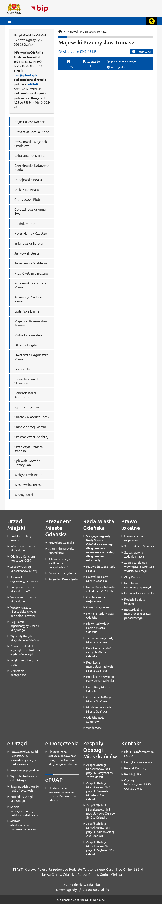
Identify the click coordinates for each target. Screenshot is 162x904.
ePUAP (33, 84)
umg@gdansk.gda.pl (27, 75)
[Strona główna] (60, 31)
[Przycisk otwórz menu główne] (9, 21)
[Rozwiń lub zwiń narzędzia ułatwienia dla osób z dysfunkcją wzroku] (151, 21)
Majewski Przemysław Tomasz (87, 31)
